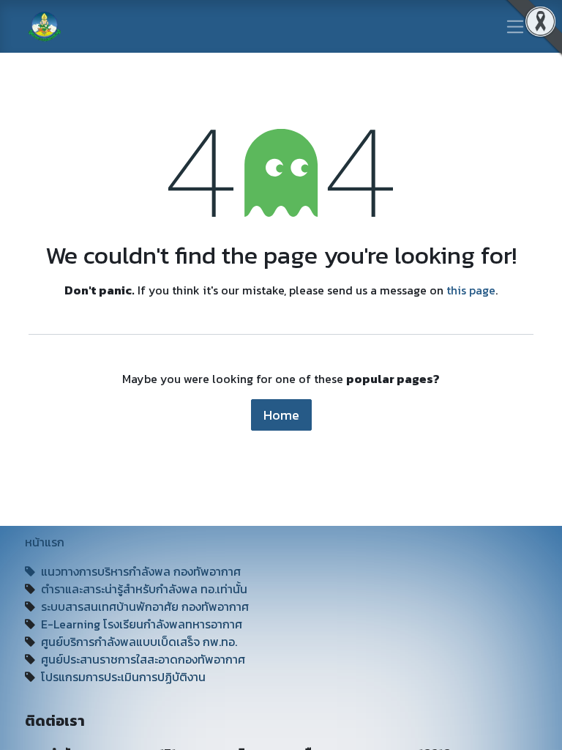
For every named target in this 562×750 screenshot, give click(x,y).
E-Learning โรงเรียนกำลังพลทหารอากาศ (140, 624)
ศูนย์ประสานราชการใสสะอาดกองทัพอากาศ (143, 659)
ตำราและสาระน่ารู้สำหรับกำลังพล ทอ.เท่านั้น (144, 589)
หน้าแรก (44, 542)
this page (470, 290)
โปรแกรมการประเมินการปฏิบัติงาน (123, 677)
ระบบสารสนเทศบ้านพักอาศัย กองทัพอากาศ (146, 606)
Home (281, 415)
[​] (33, 571)
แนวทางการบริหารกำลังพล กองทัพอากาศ (141, 571)
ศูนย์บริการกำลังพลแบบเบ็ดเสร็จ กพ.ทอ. (139, 641)
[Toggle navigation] (515, 26)
